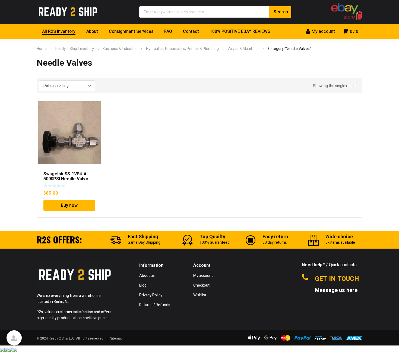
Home (42, 49)
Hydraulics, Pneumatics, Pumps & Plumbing (182, 49)
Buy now (69, 205)
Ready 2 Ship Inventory (74, 49)
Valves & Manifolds (243, 49)
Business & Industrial (120, 49)
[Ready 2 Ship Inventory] (68, 12)
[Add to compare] (94, 114)
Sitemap (116, 338)
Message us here (337, 290)
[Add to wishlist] (94, 107)
